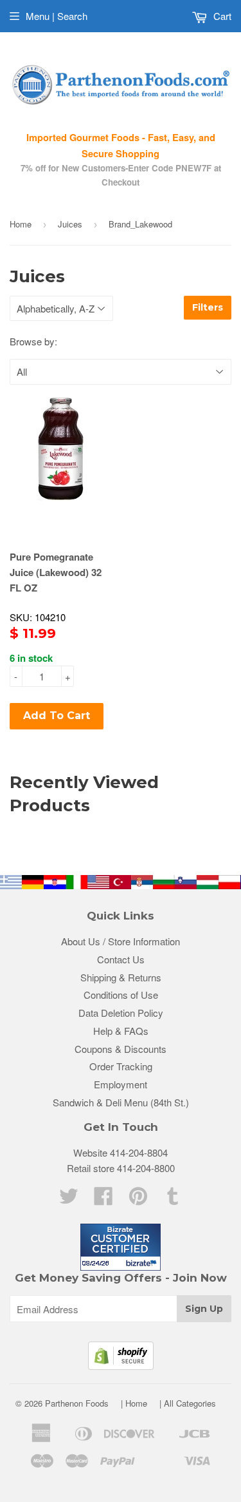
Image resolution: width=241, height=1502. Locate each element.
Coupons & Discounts (120, 1048)
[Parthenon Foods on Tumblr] (173, 1199)
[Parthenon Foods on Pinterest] (138, 1199)
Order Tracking (120, 1066)
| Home (134, 1403)
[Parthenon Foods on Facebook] (103, 1199)
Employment (120, 1084)
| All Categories (187, 1403)
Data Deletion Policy (120, 1012)
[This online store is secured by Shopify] (121, 1365)
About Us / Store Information (120, 941)
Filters (207, 307)
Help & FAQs (120, 1030)
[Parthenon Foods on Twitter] (68, 1199)
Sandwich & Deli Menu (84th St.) (121, 1102)
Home (20, 224)
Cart (221, 16)
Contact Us (121, 959)
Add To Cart (56, 715)
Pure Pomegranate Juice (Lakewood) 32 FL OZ (56, 572)
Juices (70, 224)
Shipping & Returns (120, 977)
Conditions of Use (121, 994)
